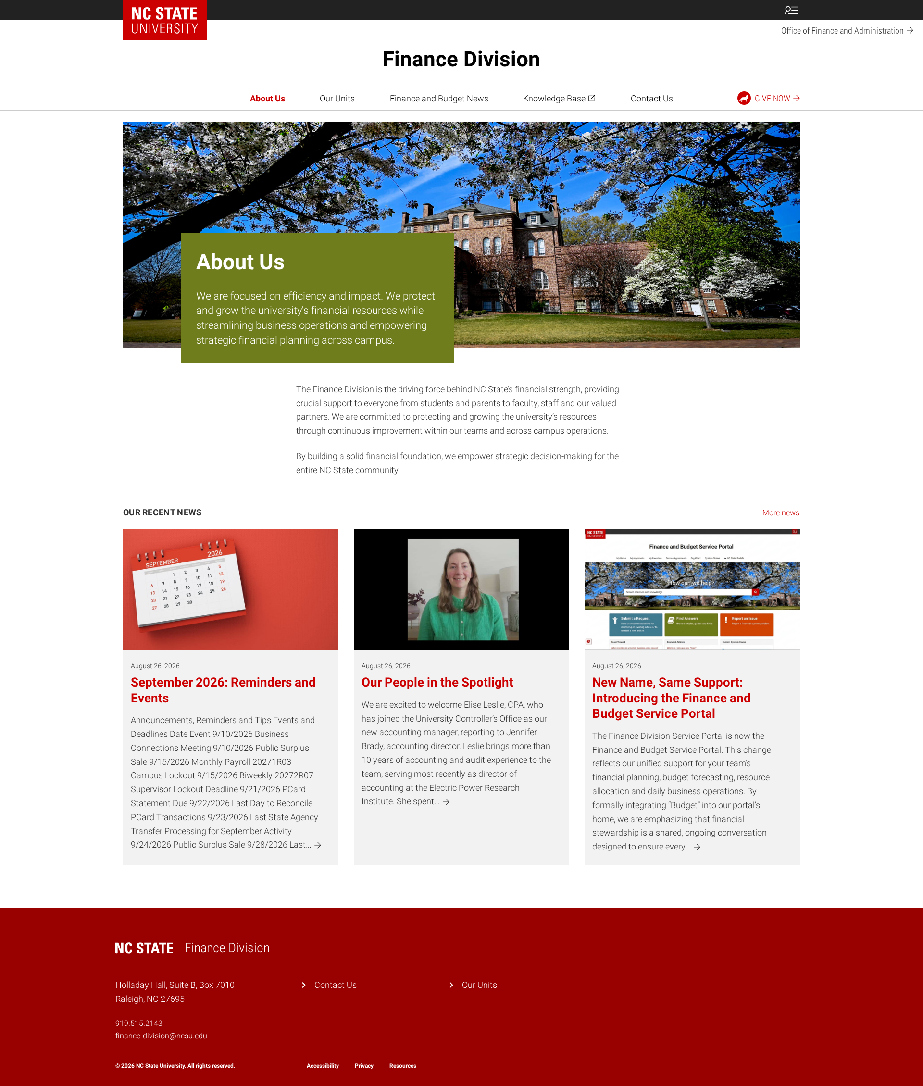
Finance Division (461, 59)
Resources (402, 1065)
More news (780, 512)
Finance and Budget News (439, 98)
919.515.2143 (138, 1023)
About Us (267, 98)
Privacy (364, 1065)
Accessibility (323, 1065)
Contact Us (652, 98)
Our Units (337, 98)
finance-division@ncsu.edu (161, 1035)
